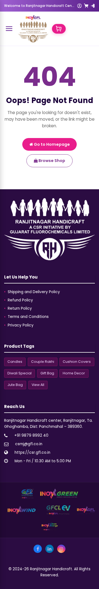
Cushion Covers (77, 361)
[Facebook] (38, 549)
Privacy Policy (21, 325)
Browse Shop (51, 160)
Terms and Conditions (28, 316)
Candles (14, 361)
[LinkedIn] (49, 549)
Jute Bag (15, 384)
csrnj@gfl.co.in (28, 444)
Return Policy (20, 308)
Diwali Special (19, 373)
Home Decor (74, 373)
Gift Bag (47, 373)
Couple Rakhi (42, 361)
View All (38, 384)
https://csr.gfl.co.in (32, 452)
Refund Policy (20, 300)
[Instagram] (61, 549)
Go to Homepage (51, 144)
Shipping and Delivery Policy (34, 291)
